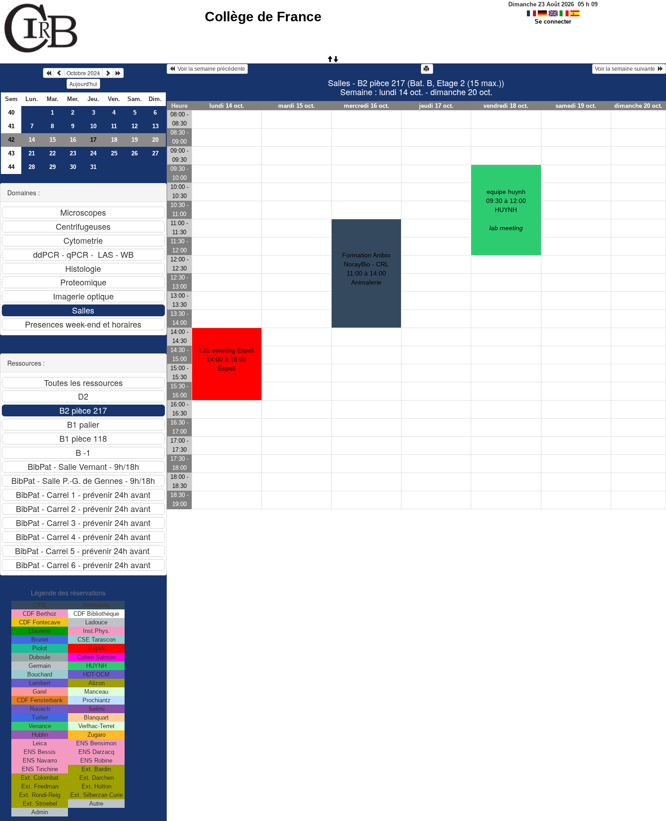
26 (134, 153)
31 (93, 167)
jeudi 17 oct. (436, 105)
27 (155, 153)
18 (114, 139)
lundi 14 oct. (226, 105)
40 (11, 112)
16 (73, 139)
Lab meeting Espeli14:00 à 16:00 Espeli (226, 359)
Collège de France (263, 16)
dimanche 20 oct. (638, 105)
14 (32, 139)
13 (155, 126)
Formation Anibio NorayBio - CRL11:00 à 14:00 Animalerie (366, 268)
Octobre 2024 (83, 73)
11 (114, 126)
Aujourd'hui (83, 83)
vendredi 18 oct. (505, 105)
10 (93, 126)
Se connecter (553, 21)
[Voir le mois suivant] (107, 73)
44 (11, 167)
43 (11, 153)
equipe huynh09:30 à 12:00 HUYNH (506, 210)
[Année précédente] (48, 73)
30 (73, 167)
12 (134, 126)
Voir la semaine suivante (626, 69)
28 (32, 167)
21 (32, 153)
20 (155, 139)
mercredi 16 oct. (366, 105)
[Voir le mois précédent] (58, 73)
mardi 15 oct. (296, 105)
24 (93, 153)
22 (52, 153)
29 (52, 167)
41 (11, 126)
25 (114, 153)
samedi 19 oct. (575, 105)
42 (11, 139)
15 (52, 139)
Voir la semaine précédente (210, 69)
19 (134, 139)
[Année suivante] (118, 73)
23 (73, 153)
